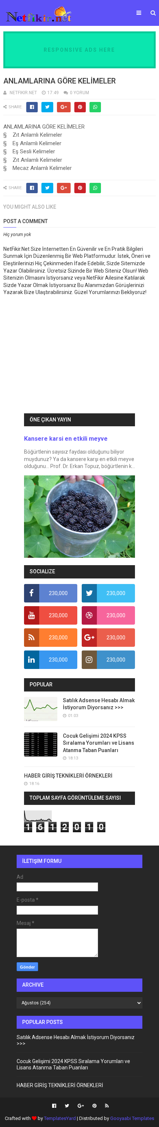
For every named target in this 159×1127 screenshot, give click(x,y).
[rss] (106, 1105)
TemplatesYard (60, 1118)
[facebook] (54, 1105)
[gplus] (81, 1105)
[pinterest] (94, 1105)
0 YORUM (79, 92)
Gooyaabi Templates (132, 1118)
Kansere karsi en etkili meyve (66, 438)
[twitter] (67, 1105)
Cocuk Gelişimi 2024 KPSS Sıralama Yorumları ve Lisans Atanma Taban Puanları (98, 743)
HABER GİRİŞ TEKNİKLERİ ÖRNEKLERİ (68, 776)
